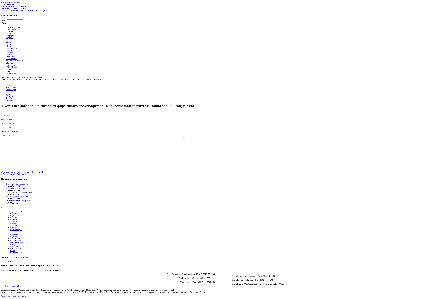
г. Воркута (10, 36)
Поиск (4, 21)
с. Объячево (10, 57)
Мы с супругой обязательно (17, 197)
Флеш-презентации (8, 127)
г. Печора (9, 54)
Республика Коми (13, 27)
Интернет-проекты (8, 123)
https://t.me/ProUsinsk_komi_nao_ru (14, 257)
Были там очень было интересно (18, 184)
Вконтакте (10, 100)
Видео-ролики (6, 120)
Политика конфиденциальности (13, 296)
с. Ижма (9, 44)
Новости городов (8, 77)
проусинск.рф (6, 261)
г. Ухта (8, 69)
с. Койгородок (11, 48)
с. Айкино (10, 31)
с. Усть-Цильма (12, 67)
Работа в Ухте (97, 79)
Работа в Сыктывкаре (9, 79)
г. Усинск (9, 63)
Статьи (8, 94)
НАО (8, 71)
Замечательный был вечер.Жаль (18, 201)
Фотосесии (5, 116)
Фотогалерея (11, 90)
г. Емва (8, 42)
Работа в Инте (38, 79)
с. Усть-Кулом (11, 65)
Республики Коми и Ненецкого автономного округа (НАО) (24, 9)
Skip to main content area (10, 2)
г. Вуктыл (9, 38)
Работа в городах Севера (54, 79)
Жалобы (28, 77)
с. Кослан (9, 52)
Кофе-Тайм (5, 135)
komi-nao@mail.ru (14, 286)
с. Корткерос (11, 50)
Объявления (37, 77)
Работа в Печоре (71, 79)
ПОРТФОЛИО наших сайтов (15, 6)
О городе (9, 85)
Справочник (20, 77)
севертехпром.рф (7, 4)
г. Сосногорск (11, 59)
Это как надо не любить (15, 188)
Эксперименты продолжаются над (19, 192)
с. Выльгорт (10, 40)
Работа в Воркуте (25, 79)
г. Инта (8, 46)
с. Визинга (10, 34)
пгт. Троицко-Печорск (14, 61)
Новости (9, 92)
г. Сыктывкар (11, 29)
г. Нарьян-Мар (11, 73)
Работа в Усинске (85, 79)
